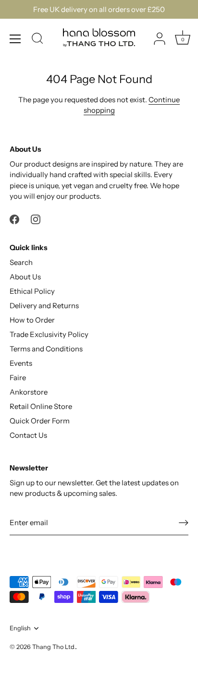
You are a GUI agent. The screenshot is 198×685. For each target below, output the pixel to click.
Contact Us (28, 435)
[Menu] (15, 38)
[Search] (37, 39)
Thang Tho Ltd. (53, 646)
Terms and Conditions (46, 348)
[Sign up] (183, 523)
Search (21, 262)
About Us (25, 276)
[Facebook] (14, 218)
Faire (18, 377)
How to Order (32, 319)
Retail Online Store (41, 406)
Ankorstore (29, 392)
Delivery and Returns (44, 305)
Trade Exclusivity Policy (49, 334)
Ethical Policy (32, 291)
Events (21, 363)
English (20, 628)
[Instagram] (35, 218)
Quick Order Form (40, 420)
